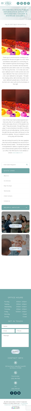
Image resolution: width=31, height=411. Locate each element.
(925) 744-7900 (15, 378)
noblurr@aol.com (17, 153)
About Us (6, 175)
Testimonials (7, 191)
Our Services (7, 181)
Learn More (15, 226)
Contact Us (7, 201)
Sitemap (24, 405)
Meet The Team (8, 186)
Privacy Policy (16, 405)
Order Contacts (8, 196)
